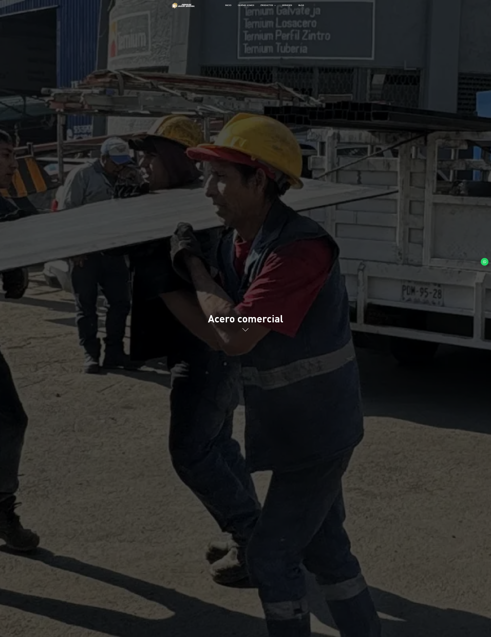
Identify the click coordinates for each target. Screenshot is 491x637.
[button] (484, 262)
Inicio (228, 5)
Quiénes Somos (246, 5)
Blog (301, 5)
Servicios (287, 5)
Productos (267, 5)
